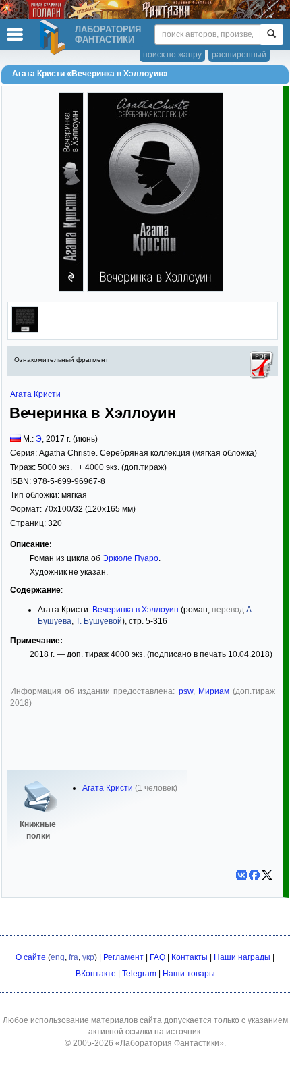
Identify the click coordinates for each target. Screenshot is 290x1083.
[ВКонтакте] (241, 875)
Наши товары (189, 973)
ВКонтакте (96, 973)
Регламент (123, 957)
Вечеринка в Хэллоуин (135, 609)
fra (73, 957)
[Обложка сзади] (24, 330)
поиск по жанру (172, 54)
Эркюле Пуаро (130, 558)
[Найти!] (271, 34)
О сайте (31, 957)
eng (58, 957)
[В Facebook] (254, 875)
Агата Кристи (35, 394)
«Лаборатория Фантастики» (169, 1043)
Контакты (189, 957)
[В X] (267, 875)
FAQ (157, 957)
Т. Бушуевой (99, 621)
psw (186, 691)
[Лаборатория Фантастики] (54, 37)
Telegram (139, 973)
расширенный (239, 54)
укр (88, 957)
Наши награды (242, 957)
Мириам (213, 691)
